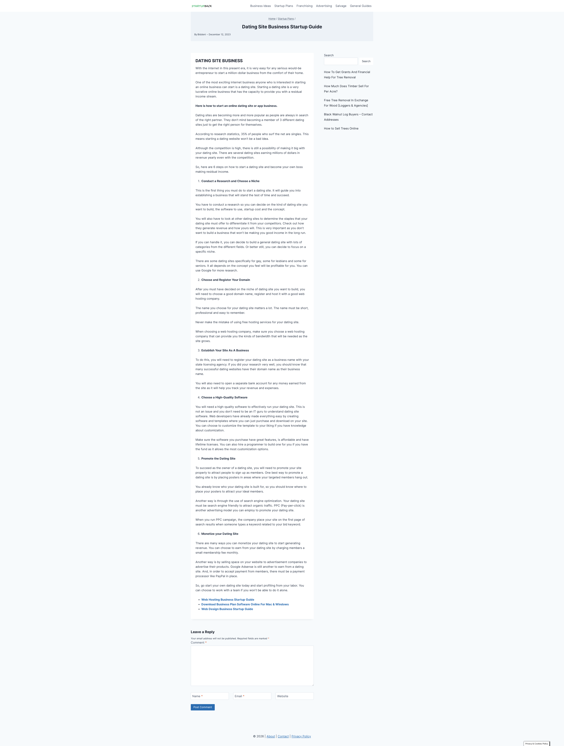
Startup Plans (283, 6)
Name (197, 696)
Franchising (305, 6)
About (271, 736)
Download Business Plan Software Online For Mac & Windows (245, 604)
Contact (283, 736)
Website (282, 696)
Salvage (340, 6)
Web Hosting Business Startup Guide (227, 599)
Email (239, 696)
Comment (199, 642)
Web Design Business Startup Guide (227, 609)
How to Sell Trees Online (341, 128)
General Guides (360, 6)
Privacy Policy (301, 736)
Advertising (324, 6)
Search (329, 55)
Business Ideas (260, 6)
